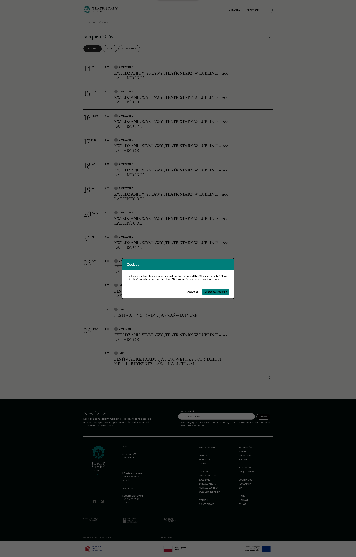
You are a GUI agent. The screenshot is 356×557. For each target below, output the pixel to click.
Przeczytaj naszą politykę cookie (203, 279)
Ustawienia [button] (192, 291)
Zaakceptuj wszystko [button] (216, 291)
